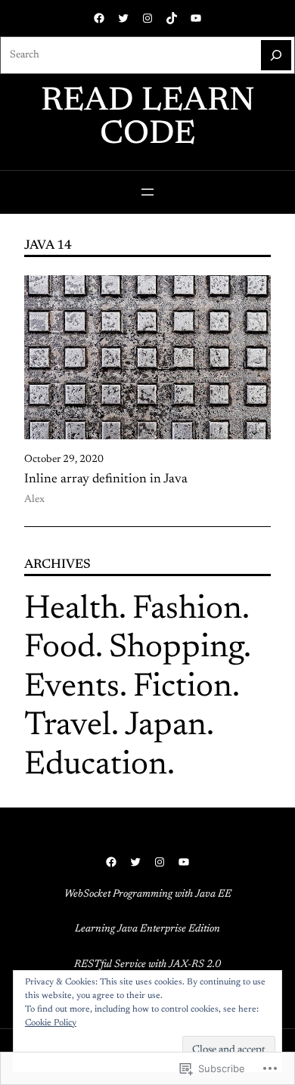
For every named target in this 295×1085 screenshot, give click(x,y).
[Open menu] (147, 192)
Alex (34, 499)
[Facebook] (99, 18)
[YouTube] (196, 18)
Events (72, 688)
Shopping (176, 648)
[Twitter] (123, 18)
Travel (67, 726)
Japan (165, 726)
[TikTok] (172, 18)
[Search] (276, 55)
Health (71, 610)
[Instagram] (147, 18)
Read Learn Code (148, 118)
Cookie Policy (50, 1023)
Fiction (182, 688)
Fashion (187, 610)
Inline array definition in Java (106, 479)
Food (59, 648)
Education (95, 766)
